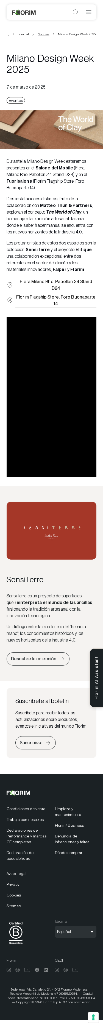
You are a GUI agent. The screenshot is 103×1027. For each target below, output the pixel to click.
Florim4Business (69, 825)
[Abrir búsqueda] (75, 12)
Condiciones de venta (26, 809)
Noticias (43, 34)
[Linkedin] (46, 970)
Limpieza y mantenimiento (68, 812)
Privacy (13, 884)
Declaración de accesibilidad (20, 855)
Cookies (14, 895)
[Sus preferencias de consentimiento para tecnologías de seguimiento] (93, 1017)
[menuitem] (27, 809)
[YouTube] (27, 970)
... (8, 34)
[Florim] (24, 12)
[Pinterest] (17, 970)
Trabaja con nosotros (25, 819)
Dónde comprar (69, 852)
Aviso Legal (17, 873)
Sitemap (14, 906)
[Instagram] (9, 970)
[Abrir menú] (88, 12)
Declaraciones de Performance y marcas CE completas (26, 836)
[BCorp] (16, 945)
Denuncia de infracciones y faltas (72, 839)
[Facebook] (37, 970)
